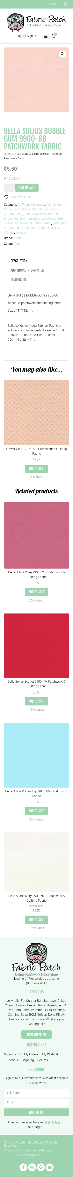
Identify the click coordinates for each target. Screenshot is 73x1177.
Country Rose (13, 214)
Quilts (48, 1010)
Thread (51, 1005)
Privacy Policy (13, 1150)
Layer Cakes (57, 1001)
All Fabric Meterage (31, 204)
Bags (24, 1014)
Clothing (13, 1014)
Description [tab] (19, 261)
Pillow (60, 1014)
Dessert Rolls (36, 1005)
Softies (42, 1014)
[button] (45, 36)
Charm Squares (15, 1005)
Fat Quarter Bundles (34, 1001)
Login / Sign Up (27, 36)
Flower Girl (55, 218)
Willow (44, 228)
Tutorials (12, 1060)
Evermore (26, 218)
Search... (55, 4)
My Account (12, 1054)
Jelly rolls (12, 1001)
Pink (17, 244)
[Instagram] (32, 1167)
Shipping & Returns (35, 1060)
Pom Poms (22, 1010)
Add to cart (27, 188)
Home (7, 153)
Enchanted (50, 214)
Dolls (51, 1014)
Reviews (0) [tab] (18, 279)
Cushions (15, 1019)
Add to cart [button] (37, 469)
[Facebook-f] (23, 1167)
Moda (18, 238)
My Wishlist (50, 1054)
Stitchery (59, 1010)
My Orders (31, 1054)
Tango (24, 228)
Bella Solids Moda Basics (40, 209)
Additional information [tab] (27, 270)
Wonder (9, 232)
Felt (59, 1005)
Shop (16, 153)
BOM (32, 1014)
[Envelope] (50, 1167)
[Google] (41, 1167)
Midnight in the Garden (35, 223)
